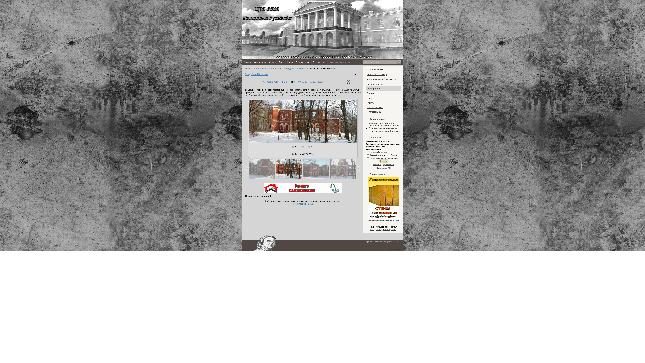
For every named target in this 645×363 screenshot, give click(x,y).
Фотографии (260, 62)
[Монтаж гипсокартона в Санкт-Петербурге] (383, 218)
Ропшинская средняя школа (383, 128)
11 (306, 81)
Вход (372, 229)
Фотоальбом (262, 68)
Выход (379, 229)
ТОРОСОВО (277, 68)
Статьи (272, 62)
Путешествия (319, 62)
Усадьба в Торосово (296, 68)
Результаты (377, 165)
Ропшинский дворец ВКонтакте (384, 131)
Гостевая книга (303, 62)
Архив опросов (388, 165)
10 (303, 81)
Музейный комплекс (378, 152)
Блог (281, 62)
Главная (247, 62)
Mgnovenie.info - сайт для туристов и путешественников (384, 124)
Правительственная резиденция (384, 158)
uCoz (398, 249)
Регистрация (389, 229)
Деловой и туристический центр (383, 155)
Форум (290, 62)
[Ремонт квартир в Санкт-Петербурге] (303, 192)
